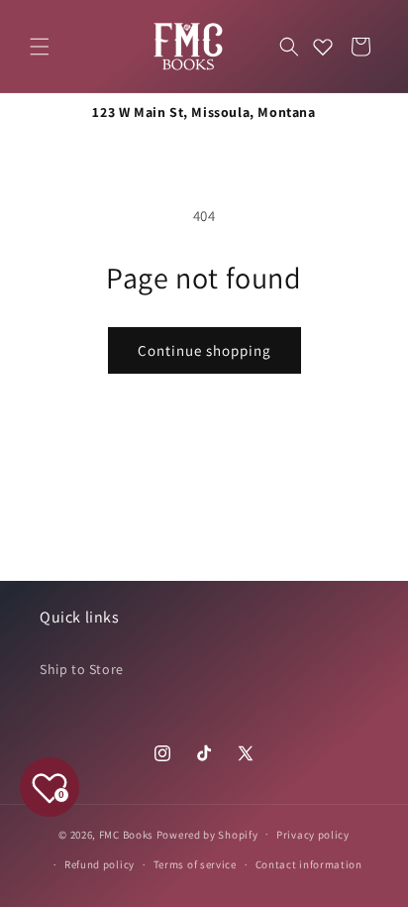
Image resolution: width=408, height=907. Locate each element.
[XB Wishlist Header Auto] (323, 46)
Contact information (308, 864)
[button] (39, 46)
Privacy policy (313, 835)
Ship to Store (82, 669)
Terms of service (195, 864)
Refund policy (99, 864)
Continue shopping (204, 350)
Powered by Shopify (207, 834)
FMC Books (126, 834)
